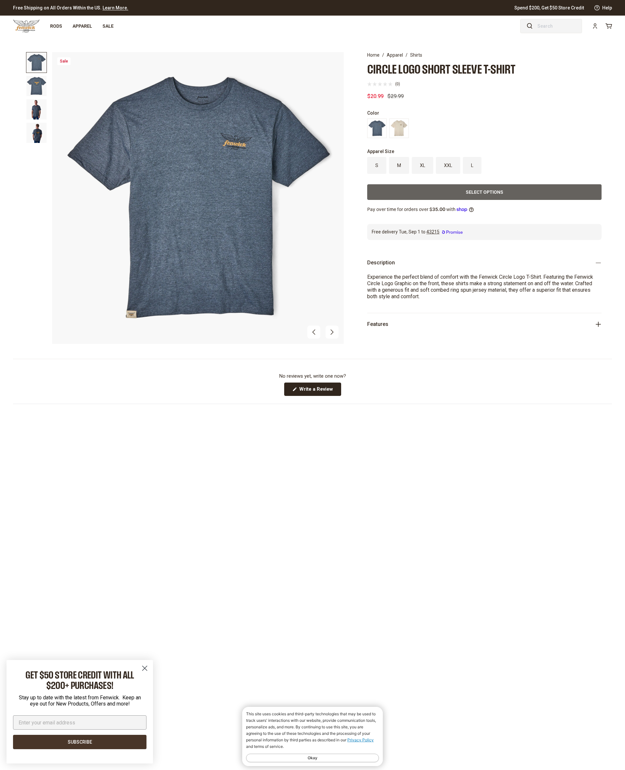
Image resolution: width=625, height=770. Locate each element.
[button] (313, 332)
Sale (108, 26)
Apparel (82, 26)
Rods (56, 26)
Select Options (484, 192)
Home (373, 55)
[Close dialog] (144, 668)
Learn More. (115, 7)
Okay (312, 757)
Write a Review (319, 391)
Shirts (416, 55)
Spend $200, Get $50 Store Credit (549, 7)
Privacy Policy (360, 739)
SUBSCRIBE (80, 742)
